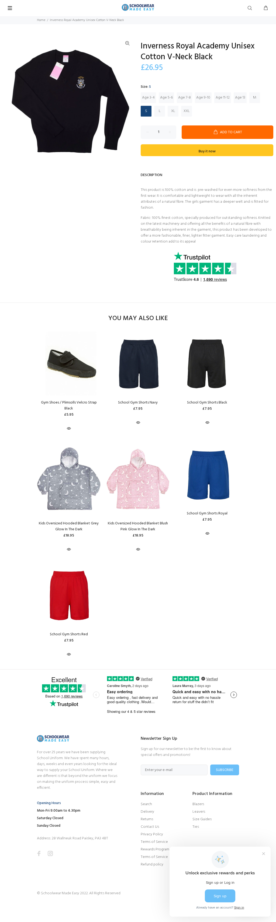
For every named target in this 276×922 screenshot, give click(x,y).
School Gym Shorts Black (207, 402)
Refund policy (152, 864)
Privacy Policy (152, 834)
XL (173, 111)
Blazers (198, 804)
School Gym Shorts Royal (207, 513)
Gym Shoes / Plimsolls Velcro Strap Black (69, 405)
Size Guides (202, 819)
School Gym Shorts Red (69, 634)
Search (146, 804)
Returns (147, 819)
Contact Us (150, 827)
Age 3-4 (148, 97)
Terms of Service (154, 842)
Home (41, 20)
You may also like (138, 318)
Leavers (198, 812)
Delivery (147, 812)
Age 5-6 (166, 97)
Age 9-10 (203, 97)
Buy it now (207, 151)
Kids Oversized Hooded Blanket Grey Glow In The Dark (69, 526)
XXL (187, 111)
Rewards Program (155, 849)
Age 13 (240, 97)
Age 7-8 (184, 97)
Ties (195, 827)
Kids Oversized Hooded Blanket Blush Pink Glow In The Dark (138, 526)
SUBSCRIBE (224, 770)
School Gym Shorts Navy (138, 402)
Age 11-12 (223, 97)
